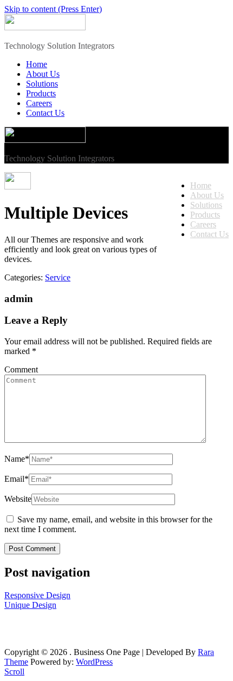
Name (16, 458)
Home (36, 64)
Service (57, 277)
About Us (43, 73)
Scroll (14, 671)
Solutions (42, 83)
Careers (39, 103)
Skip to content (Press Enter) (53, 9)
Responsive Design (37, 595)
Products (41, 93)
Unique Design (30, 605)
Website (17, 498)
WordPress (94, 661)
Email (16, 478)
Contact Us (45, 112)
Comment (21, 369)
